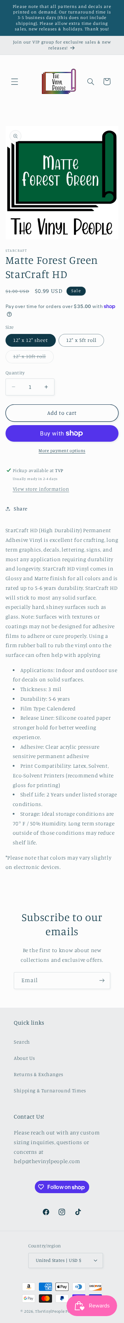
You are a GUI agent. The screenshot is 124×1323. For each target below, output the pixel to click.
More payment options (62, 450)
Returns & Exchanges (38, 1074)
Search (22, 1042)
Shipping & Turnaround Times (50, 1090)
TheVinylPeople (49, 1311)
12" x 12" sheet (30, 340)
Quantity (15, 372)
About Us (24, 1058)
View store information (41, 489)
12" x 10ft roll (33, 358)
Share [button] (21, 508)
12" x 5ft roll (81, 340)
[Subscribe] (102, 980)
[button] (14, 81)
